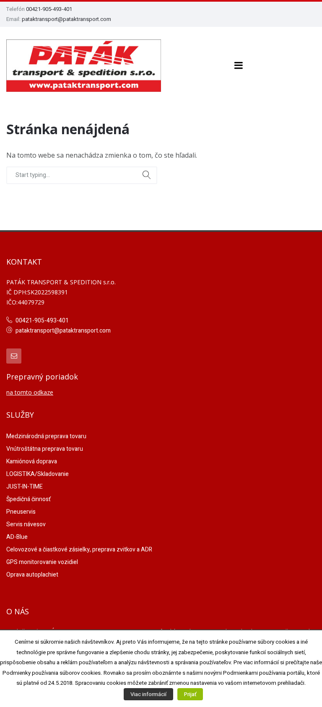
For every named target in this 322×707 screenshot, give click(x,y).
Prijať (190, 694)
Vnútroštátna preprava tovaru (44, 448)
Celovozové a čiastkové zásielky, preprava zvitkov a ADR (79, 549)
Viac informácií (148, 694)
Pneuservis (21, 511)
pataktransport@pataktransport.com (66, 19)
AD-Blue (17, 537)
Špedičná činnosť (28, 499)
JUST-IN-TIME (24, 486)
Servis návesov (26, 524)
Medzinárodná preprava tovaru (46, 436)
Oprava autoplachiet (32, 574)
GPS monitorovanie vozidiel (42, 562)
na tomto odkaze (29, 392)
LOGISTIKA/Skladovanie (37, 474)
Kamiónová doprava (31, 461)
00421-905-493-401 (49, 9)
